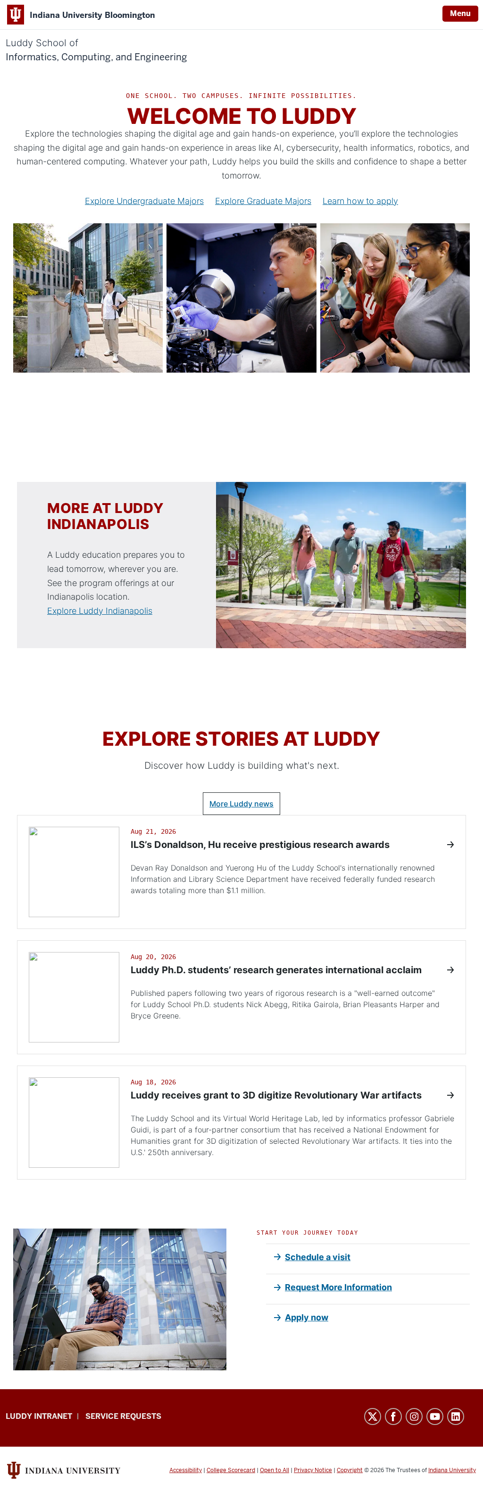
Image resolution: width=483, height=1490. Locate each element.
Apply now (306, 1317)
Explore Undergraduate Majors (144, 201)
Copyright (350, 1470)
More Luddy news (241, 803)
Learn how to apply (360, 201)
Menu (460, 13)
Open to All (274, 1470)
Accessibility (185, 1470)
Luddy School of (96, 50)
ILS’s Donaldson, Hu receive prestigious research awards (260, 844)
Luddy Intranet (39, 1416)
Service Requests (123, 1416)
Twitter (372, 1416)
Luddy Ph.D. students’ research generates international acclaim (276, 970)
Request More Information (338, 1287)
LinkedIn (455, 1416)
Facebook (393, 1416)
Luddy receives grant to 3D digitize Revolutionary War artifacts (276, 1095)
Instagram (414, 1416)
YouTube (434, 1416)
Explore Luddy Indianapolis (99, 611)
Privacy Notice (313, 1470)
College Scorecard (231, 1470)
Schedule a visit (317, 1257)
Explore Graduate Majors (263, 201)
